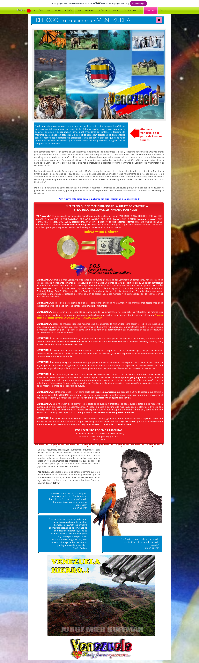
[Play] (159, 20)
